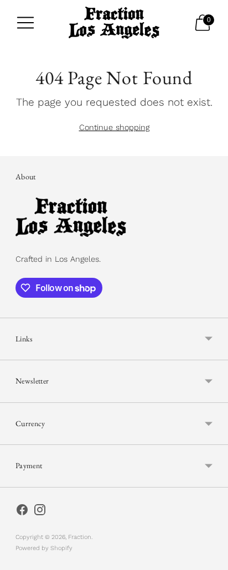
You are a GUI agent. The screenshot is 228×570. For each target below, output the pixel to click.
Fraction (79, 537)
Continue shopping (114, 127)
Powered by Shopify (43, 548)
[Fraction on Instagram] (39, 512)
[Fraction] (114, 23)
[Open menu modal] (25, 22)
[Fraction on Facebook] (22, 512)
